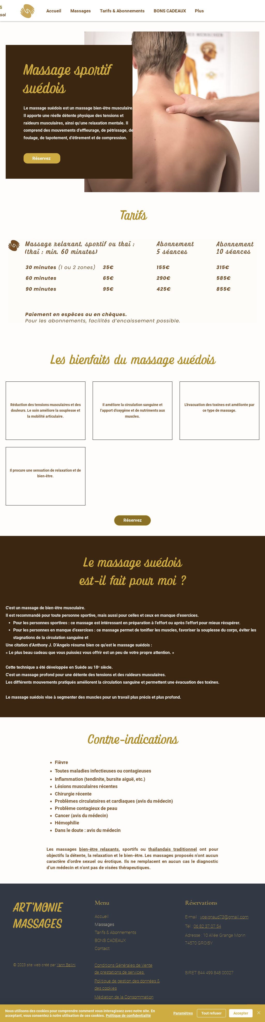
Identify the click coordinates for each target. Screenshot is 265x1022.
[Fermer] (259, 1013)
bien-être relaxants (99, 849)
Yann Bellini (66, 965)
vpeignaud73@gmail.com (224, 916)
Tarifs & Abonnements (115, 932)
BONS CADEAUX (110, 940)
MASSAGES (37, 923)
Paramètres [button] (183, 1013)
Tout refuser (211, 1013)
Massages (104, 924)
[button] (80, 10)
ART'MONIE (37, 907)
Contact (102, 948)
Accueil (102, 916)
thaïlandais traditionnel (172, 849)
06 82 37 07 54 (207, 926)
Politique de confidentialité (128, 1015)
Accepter (240, 1013)
